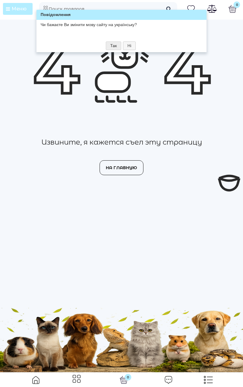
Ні (129, 45)
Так (113, 45)
